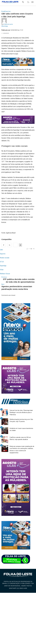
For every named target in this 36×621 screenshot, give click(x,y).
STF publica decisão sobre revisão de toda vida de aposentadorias (19, 280)
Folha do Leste (8, 24)
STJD (2, 262)
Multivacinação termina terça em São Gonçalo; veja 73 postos (21, 420)
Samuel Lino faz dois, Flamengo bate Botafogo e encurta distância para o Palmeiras (21, 412)
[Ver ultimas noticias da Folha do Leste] (15, 401)
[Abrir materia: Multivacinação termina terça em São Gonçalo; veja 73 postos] (4, 421)
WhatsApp (4, 26)
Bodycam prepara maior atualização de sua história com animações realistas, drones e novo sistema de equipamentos (22, 449)
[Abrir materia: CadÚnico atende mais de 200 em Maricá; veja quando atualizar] (4, 439)
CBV (1, 250)
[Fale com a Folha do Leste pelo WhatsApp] (15, 559)
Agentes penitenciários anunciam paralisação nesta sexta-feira (16, 287)
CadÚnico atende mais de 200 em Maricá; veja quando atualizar (20, 438)
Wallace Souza (5, 274)
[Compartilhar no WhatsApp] (15, 245)
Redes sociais (4, 258)
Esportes (8, 11)
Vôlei (1, 270)
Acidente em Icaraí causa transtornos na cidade (21, 429)
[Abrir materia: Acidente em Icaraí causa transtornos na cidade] (4, 430)
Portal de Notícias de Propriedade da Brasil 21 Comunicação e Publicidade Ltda (18, 582)
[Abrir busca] (23, 2)
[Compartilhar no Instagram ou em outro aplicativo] (20, 245)
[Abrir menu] (32, 2)
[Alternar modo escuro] (28, 2)
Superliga (3, 266)
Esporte (2, 254)
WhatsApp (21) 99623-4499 (18, 588)
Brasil (3, 11)
